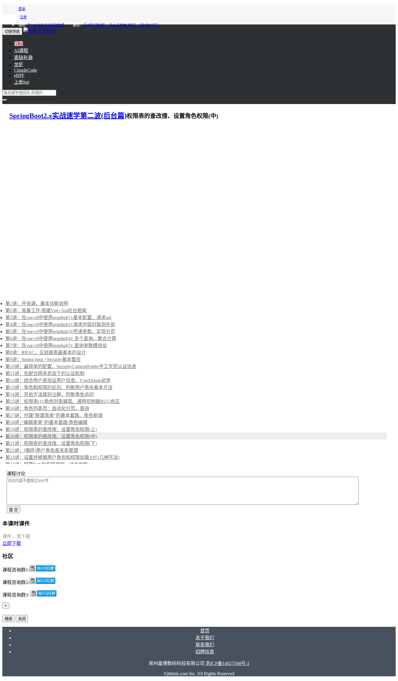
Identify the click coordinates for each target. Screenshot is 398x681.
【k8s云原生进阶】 (122, 25)
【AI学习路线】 (94, 25)
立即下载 (11, 543)
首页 (18, 43)
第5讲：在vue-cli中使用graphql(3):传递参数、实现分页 (60, 331)
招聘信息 (205, 651)
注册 (23, 17)
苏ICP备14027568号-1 (227, 663)
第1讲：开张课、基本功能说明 (36, 303)
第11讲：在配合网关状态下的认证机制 (44, 373)
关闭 (22, 619)
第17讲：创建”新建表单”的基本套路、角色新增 (54, 415)
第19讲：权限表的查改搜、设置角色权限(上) (51, 429)
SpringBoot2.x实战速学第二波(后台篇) (68, 115)
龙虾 (18, 64)
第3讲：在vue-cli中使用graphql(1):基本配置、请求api (58, 317)
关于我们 (205, 637)
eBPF (19, 75)
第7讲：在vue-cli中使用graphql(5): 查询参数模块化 (56, 345)
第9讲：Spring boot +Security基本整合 (43, 359)
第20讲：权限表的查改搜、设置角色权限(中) (51, 436)
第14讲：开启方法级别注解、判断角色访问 (49, 394)
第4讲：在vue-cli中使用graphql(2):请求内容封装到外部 (60, 324)
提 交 (13, 510)
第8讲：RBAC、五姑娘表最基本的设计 (45, 352)
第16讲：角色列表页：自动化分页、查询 (47, 408)
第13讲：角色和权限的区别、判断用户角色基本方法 (58, 387)
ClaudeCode (25, 70)
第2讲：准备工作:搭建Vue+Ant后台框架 (46, 310)
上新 (21, 82)
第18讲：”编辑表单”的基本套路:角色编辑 (46, 422)
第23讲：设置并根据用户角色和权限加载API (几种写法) (62, 457)
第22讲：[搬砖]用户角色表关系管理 (41, 450)
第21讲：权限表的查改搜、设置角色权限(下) (51, 443)
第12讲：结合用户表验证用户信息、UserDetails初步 (58, 380)
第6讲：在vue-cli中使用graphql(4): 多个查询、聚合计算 (60, 338)
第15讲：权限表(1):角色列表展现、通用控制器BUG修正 (62, 401)
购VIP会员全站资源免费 (46, 25)
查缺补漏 (23, 57)
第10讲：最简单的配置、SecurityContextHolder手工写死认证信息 (70, 366)
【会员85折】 (148, 25)
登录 (21, 9)
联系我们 (205, 644)
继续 (8, 619)
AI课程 (21, 50)
